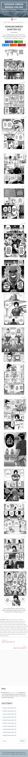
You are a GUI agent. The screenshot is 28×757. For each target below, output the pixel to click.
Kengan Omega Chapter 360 (9, 729)
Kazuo (1, 624)
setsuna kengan (10, 632)
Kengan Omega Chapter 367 (9, 708)
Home (5, 22)
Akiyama (7, 619)
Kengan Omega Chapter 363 (9, 720)
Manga (4, 631)
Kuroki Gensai (23, 629)
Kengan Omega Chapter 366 (9, 711)
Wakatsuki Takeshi (16, 634)
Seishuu (5, 632)
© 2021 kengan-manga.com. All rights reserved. (14, 752)
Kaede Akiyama (11, 622)
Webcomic (23, 634)
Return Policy (23, 754)
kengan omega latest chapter (19, 627)
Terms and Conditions (14, 754)
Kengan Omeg (9, 627)
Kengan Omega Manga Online (14, 5)
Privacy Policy (5, 754)
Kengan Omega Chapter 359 (9, 732)
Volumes (9, 634)
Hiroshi (1, 622)
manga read (9, 631)
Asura (21, 619)
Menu (15, 19)
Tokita (16, 632)
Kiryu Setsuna (3, 629)
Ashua (14, 619)
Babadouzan (3, 621)
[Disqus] (14, 667)
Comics (8, 22)
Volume (5, 634)
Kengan (13, 624)
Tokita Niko (21, 632)
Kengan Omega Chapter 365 (9, 714)
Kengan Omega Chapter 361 (9, 726)
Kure (8, 629)
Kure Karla (11, 629)
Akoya (11, 619)
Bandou (8, 621)
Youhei (6, 635)
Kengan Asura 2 (20, 626)
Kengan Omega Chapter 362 (9, 723)
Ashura (18, 619)
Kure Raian (17, 629)
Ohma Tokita (16, 631)
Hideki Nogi (22, 621)
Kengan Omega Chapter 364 (9, 717)
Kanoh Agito (18, 622)
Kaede (5, 622)
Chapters (16, 621)
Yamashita (2, 635)
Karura (22, 622)
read (24, 631)
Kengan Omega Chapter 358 (9, 735)
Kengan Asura (13, 626)
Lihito (1, 631)
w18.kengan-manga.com (18, 38)
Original (21, 631)
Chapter (12, 621)
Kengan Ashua (19, 624)
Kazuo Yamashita (7, 624)
